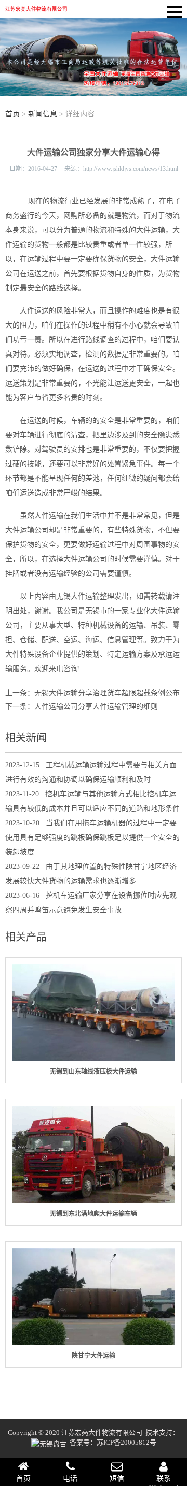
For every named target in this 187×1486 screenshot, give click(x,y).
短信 (117, 1478)
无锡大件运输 (78, 596)
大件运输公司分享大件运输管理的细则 (96, 706)
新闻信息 (42, 114)
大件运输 (150, 230)
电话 (70, 1478)
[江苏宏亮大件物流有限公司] (36, 11)
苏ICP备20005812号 (126, 1442)
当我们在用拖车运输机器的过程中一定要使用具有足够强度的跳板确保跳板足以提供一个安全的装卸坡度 (92, 837)
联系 (163, 1478)
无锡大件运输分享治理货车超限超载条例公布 (107, 693)
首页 (12, 114)
